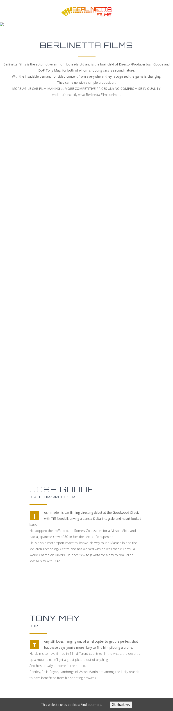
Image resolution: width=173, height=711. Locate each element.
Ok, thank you (121, 704)
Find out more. (91, 704)
